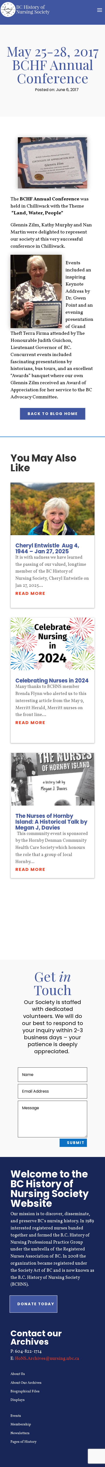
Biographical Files (25, 1391)
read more (30, 593)
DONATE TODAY (35, 1304)
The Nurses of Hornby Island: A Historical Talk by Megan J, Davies (51, 822)
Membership (20, 1424)
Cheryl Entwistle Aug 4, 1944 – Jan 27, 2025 (47, 548)
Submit (75, 1142)
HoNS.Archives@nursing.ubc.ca (47, 1359)
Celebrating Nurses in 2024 (52, 680)
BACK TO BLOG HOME (53, 413)
